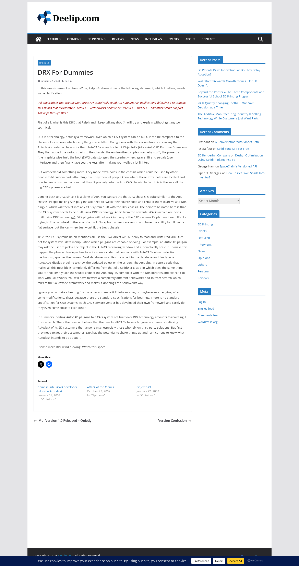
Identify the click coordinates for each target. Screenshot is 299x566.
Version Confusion (172, 420)
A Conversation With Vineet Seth (237, 142)
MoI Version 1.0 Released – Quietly (65, 420)
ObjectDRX (143, 387)
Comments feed (208, 315)
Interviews (153, 39)
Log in (202, 302)
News (135, 39)
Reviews (118, 39)
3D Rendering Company (214, 155)
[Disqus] (113, 475)
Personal (204, 271)
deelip (68, 81)
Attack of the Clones (100, 387)
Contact (208, 39)
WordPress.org (208, 322)
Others (202, 265)
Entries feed (206, 308)
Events (173, 39)
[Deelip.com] (38, 39)
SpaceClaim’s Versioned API (238, 166)
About (190, 39)
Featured (54, 39)
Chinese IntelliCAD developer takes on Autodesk (57, 389)
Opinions (74, 39)
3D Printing (97, 39)
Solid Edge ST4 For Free (233, 149)
